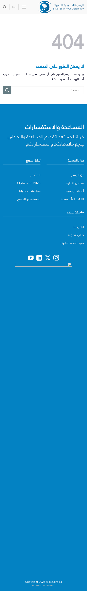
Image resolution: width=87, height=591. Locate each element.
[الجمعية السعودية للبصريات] (56, 7)
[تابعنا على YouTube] (31, 258)
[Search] (4, 7)
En (13, 7)
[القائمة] (23, 7)
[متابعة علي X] (48, 258)
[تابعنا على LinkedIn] (39, 258)
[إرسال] (7, 90)
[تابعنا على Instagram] (56, 258)
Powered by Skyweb (43, 585)
